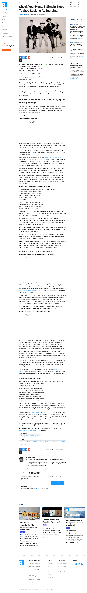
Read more (80, 38)
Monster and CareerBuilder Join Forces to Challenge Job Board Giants (28, 526)
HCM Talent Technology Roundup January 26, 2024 (76, 64)
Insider (5, 43)
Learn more (32, 582)
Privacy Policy (50, 589)
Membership (6, 50)
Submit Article (73, 9)
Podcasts (4, 23)
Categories (23, 433)
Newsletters (24, 486)
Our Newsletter (63, 563)
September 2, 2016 (42, 14)
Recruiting (32, 435)
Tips (21, 444)
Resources (5, 33)
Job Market (34, 441)
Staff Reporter (27, 534)
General (21, 435)
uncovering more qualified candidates (29, 290)
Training (50, 579)
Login (3, 40)
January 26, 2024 (77, 62)
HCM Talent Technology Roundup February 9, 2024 (76, 45)
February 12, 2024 (77, 24)
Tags (22, 439)
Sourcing (26, 14)
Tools (25, 444)
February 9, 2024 (77, 42)
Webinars (4, 30)
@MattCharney (23, 430)
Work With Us (63, 566)
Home (20, 2)
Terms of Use (42, 589)
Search (4, 13)
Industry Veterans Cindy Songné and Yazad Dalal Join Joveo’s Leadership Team (77, 28)
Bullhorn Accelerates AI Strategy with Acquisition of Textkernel (74, 523)
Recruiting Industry (55, 441)
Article (22, 14)
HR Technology (27, 441)
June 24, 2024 (55, 527)
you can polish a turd (34, 412)
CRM (21, 441)
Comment (48, 57)
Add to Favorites (59, 57)
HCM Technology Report (42, 488)
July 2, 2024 (35, 534)
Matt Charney (33, 14)
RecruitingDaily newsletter (29, 488)
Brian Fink (48, 527)
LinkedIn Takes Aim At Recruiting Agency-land (51, 521)
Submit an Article (74, 2)
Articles (4, 16)
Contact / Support (64, 571)
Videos (4, 26)
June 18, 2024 (69, 532)
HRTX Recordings (7, 36)
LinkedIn (40, 441)
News (3, 19)
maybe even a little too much (53, 157)
